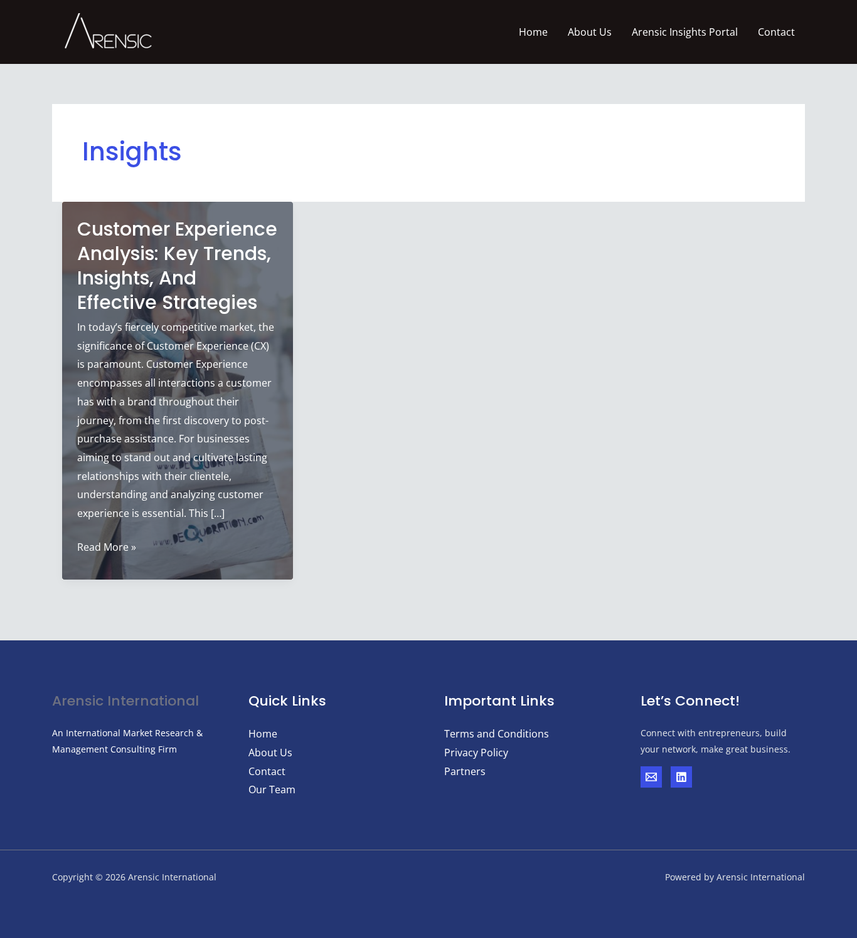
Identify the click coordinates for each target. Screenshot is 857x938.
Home (533, 32)
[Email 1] (651, 777)
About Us (590, 32)
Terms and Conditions (496, 734)
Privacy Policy (476, 752)
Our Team (271, 789)
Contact (776, 32)
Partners (465, 771)
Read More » (106, 548)
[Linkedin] (681, 777)
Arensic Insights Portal (685, 32)
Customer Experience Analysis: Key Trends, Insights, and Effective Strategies (177, 266)
